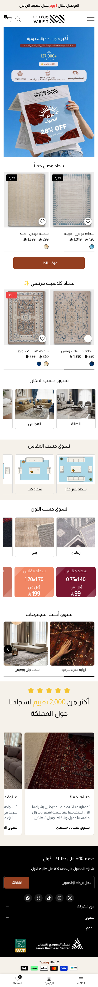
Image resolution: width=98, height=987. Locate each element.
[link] (49, 92)
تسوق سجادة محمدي (73, 827)
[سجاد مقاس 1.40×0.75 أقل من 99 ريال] (75, 582)
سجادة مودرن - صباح (34, 234)
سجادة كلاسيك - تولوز (33, 351)
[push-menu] (90, 19)
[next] (8, 649)
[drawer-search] (18, 19)
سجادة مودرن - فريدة (79, 234)
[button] (88, 221)
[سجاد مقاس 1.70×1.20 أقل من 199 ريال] (34, 582)
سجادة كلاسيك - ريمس (77, 351)
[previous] (90, 649)
